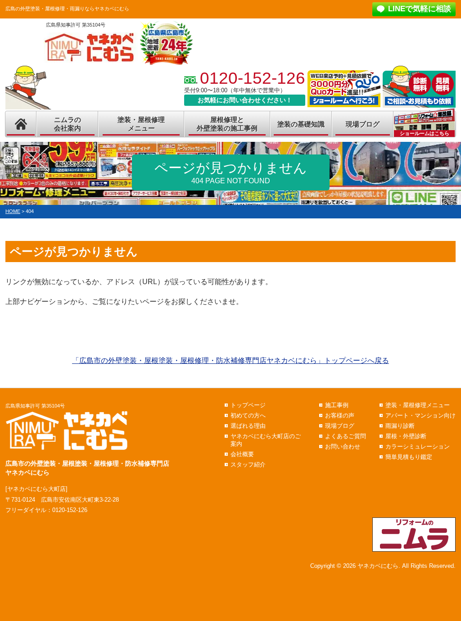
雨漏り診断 (400, 425)
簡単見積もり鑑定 (408, 456)
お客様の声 (339, 415)
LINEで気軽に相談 (419, 9)
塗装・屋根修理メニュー (141, 124)
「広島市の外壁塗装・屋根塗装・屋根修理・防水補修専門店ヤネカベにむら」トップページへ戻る (230, 360)
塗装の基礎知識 (301, 124)
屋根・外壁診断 (405, 436)
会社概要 (242, 454)
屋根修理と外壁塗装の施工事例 (227, 124)
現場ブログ (363, 124)
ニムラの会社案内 (67, 124)
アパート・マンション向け (420, 415)
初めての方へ (248, 415)
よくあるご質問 (345, 436)
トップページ (248, 405)
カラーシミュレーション (417, 446)
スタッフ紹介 (248, 464)
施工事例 (336, 405)
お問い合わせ (342, 446)
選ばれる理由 (248, 425)
